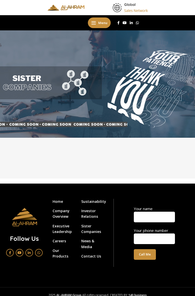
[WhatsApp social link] (137, 22)
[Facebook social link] (118, 22)
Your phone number (151, 230)
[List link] (63, 201)
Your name (143, 208)
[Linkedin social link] (131, 22)
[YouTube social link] (124, 22)
